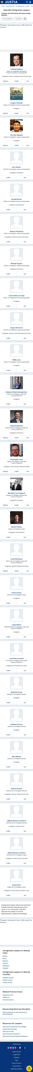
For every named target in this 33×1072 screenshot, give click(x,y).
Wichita (5, 956)
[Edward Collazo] (16, 517)
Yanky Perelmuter (16, 426)
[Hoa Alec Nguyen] (16, 125)
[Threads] (18, 1048)
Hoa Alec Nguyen (16, 135)
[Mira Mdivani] (16, 747)
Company (16, 1057)
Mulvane (5, 961)
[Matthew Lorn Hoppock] (16, 484)
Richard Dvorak (16, 789)
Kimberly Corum (16, 692)
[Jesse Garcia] (16, 875)
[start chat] (29, 1068)
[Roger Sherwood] (16, 318)
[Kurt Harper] (16, 157)
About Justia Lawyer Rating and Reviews (15, 1036)
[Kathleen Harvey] (16, 715)
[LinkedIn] (8, 1048)
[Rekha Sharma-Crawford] (16, 843)
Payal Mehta (16, 625)
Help (16, 1060)
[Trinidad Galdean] (16, 60)
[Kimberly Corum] (16, 683)
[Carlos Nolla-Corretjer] (16, 286)
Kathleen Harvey (16, 724)
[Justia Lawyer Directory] (25, 1048)
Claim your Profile (8, 1031)
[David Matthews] (16, 549)
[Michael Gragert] (16, 254)
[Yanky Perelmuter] (16, 416)
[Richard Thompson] (16, 222)
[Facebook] (13, 1048)
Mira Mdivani (16, 756)
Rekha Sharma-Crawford (16, 853)
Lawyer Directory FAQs (10, 1029)
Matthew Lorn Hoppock (16, 493)
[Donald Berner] (16, 190)
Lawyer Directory (10, 6)
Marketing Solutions (16, 1069)
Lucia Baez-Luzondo (16, 658)
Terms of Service (16, 1063)
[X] (22, 1048)
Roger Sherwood (16, 328)
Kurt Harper (16, 167)
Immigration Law (20, 6)
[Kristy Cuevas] (16, 583)
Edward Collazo (16, 527)
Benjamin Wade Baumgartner (16, 392)
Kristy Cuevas (16, 593)
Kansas (28, 6)
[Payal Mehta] (16, 615)
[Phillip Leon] (16, 350)
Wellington (6, 966)
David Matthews (16, 559)
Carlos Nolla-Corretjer (16, 296)
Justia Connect (16, 1051)
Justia (2, 6)
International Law (8, 1000)
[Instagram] (15, 1048)
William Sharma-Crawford (16, 821)
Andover (5, 963)
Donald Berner (16, 199)
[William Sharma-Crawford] (16, 811)
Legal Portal (16, 1054)
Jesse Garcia (16, 885)
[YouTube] (11, 1048)
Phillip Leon (16, 360)
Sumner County (7, 980)
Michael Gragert (16, 263)
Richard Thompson (16, 231)
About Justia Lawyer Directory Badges (14, 1027)
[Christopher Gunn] (16, 450)
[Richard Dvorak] (16, 779)
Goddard (5, 968)
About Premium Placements (11, 1034)
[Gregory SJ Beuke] (16, 93)
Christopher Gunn (16, 459)
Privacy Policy (16, 1066)
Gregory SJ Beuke (16, 103)
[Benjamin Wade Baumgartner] (16, 382)
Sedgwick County (8, 978)
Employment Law (8, 995)
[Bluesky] (20, 1048)
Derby (4, 958)
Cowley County (7, 982)
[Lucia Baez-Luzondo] (16, 649)
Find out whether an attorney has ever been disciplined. (15, 1013)
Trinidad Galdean (16, 69)
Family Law (6, 997)
